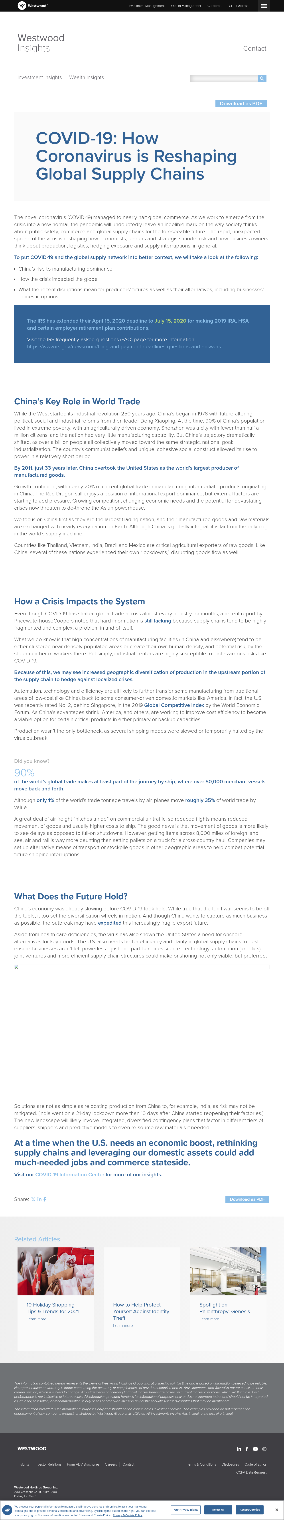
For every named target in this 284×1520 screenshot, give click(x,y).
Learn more (36, 1319)
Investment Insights (40, 77)
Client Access (238, 6)
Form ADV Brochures (83, 1464)
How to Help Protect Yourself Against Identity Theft (141, 1311)
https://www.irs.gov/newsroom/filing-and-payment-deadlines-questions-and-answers (124, 346)
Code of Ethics (255, 1464)
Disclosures (230, 1464)
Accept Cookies (250, 1509)
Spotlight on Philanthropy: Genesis (224, 1308)
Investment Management (147, 6)
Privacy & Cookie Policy (127, 1515)
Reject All (218, 1509)
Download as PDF (241, 103)
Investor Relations (48, 1464)
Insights (23, 1464)
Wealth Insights (86, 77)
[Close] (277, 1509)
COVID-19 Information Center (69, 1174)
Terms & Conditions (201, 1464)
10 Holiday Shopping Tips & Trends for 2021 (53, 1308)
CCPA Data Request (251, 1472)
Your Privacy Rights (185, 1509)
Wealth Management (186, 6)
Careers (111, 1464)
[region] (142, 1510)
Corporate (215, 6)
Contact (254, 48)
